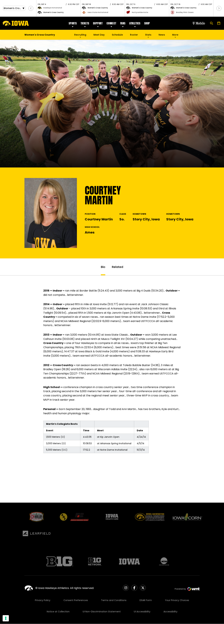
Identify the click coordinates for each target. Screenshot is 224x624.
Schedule (117, 34)
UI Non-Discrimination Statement (102, 611)
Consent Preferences (75, 600)
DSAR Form (146, 600)
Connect (111, 23)
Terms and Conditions (113, 600)
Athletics (134, 23)
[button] (30, 8)
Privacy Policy (42, 600)
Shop (147, 23)
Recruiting (80, 34)
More (175, 34)
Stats (148, 34)
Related (117, 267)
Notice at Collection (58, 611)
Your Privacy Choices (177, 600)
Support (98, 23)
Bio (103, 267)
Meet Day (99, 34)
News (162, 34)
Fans (122, 23)
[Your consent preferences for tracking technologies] (6, 618)
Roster (134, 34)
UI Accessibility (142, 611)
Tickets (85, 23)
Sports (73, 23)
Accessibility (170, 611)
